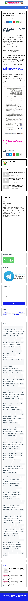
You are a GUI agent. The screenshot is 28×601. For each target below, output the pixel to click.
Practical (16, 455)
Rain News (19, 466)
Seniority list (5, 494)
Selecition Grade (16, 492)
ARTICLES (18, 344)
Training (16, 531)
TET (13, 522)
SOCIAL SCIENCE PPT (7, 498)
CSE (17, 377)
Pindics (4, 455)
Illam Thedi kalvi (6, 409)
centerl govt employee (7, 357)
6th (21, 338)
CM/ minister (20, 364)
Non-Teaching (19, 438)
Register (21, 468)
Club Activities (6, 364)
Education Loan (14, 385)
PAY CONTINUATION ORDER (9, 446)
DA (4, 379)
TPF (12, 531)
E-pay (4, 385)
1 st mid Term (19, 327)
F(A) (10, 394)
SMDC (14, 496)
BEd (16, 346)
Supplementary (15, 507)
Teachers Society (14, 518)
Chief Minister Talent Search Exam (17, 361)
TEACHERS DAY (6, 518)
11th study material (18, 331)
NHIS (18, 435)
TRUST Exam (6, 540)
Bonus (15, 348)
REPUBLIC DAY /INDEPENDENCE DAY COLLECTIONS (10, 475)
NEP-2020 (21, 433)
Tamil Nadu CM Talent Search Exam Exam (11, 514)
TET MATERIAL (6, 524)
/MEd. (9, 327)
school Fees (5, 483)
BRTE (4, 353)
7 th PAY (5, 340)
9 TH (20, 340)
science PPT (13, 490)
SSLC (8, 505)
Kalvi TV (13, 414)
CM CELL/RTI (13, 364)
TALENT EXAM (13, 511)
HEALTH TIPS (15, 401)
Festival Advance (20, 394)
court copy (5, 374)
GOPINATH (16, 396)
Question (14, 464)
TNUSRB (22, 529)
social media (16, 498)
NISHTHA (5, 438)
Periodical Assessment (8, 451)
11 (21, 329)
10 (14, 329)
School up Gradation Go (8, 485)
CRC (14, 377)
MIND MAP (5, 427)
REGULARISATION (8, 18)
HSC (4, 405)
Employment (9, 390)
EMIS (4, 390)
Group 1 (17, 398)
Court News (20, 374)
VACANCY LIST (11, 544)
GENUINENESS (6, 396)
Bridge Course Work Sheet (16, 351)
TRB (4, 533)
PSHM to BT (5, 461)
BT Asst (8, 353)
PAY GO (17, 446)
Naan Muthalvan (18, 431)
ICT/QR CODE (6, 407)
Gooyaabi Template (20, 599)
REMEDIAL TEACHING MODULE (9, 472)
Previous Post (5, 193)
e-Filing (21, 383)
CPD (7, 377)
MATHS (10, 420)
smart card (5, 496)
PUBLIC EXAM (16, 461)
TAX (20, 516)
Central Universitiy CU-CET (8, 359)
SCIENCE (16, 485)
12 (23, 331)
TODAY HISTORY (6, 531)
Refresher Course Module (13, 468)
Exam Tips (5, 394)
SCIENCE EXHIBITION (17, 488)
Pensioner (5, 448)
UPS (23, 540)
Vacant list (18, 544)
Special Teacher (13, 503)
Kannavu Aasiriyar (20, 414)
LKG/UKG (5, 420)
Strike (18, 505)
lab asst (5, 416)
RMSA (15, 477)
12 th (18, 333)
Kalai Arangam (6, 414)
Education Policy (6, 388)
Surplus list (16, 509)
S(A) (4, 479)
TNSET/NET (12, 529)
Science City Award (7, 488)
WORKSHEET (6, 548)
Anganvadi (5, 344)
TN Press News (6, 527)
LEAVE (14, 418)
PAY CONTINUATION (19, 444)
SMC (10, 496)
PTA (11, 461)
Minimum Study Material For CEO (16, 427)
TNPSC (20, 527)
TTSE (11, 540)
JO (21, 411)
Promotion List (17, 459)
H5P (4, 401)
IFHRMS (12, 407)
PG (14, 451)
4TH (17, 335)
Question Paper (21, 464)
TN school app (14, 527)
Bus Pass (18, 353)
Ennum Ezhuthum (11, 392)
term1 (9, 522)
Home (3, 595)
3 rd (14, 335)
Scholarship (5, 481)
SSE (4, 505)
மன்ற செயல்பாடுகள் (13, 553)
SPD (23, 501)
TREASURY (16, 537)
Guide (21, 398)
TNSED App (5, 529)
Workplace (18, 546)
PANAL (20, 442)
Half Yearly (9, 401)
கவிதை (14, 551)
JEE (19, 411)
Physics (20, 453)
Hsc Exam (9, 405)
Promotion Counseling (7, 459)
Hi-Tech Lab (5, 403)
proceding (5, 457)
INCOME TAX (19, 409)
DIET (13, 381)
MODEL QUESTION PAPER (8, 431)
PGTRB (16, 453)
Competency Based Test (8, 370)
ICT (18, 405)
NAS (4, 433)
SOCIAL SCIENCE (6, 501)
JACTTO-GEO (13, 411)
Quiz (14, 466)
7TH (9, 340)
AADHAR (5, 342)
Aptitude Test (12, 344)
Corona (13, 372)
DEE (7, 379)
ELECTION (22, 388)
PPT (12, 455)
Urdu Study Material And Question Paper (11, 542)
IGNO (16, 407)
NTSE (4, 440)
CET (22, 359)
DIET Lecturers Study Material (9, 383)
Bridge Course (6, 351)
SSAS (22, 503)
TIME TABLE (20, 524)
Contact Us (5, 314)
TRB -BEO (8, 533)
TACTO (7, 511)
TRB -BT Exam (15, 533)
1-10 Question (6, 329)
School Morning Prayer (14, 483)
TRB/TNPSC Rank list (7, 537)
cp (3, 377)
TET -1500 (18, 522)
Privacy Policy (5, 312)
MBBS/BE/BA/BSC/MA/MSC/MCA (10, 422)
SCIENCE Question (7, 492)
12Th (22, 333)
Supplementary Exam (7, 509)
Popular (5, 565)
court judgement (12, 374)
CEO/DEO (17, 359)
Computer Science (7, 372)
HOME (21, 403)
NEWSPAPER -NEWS (11, 435)
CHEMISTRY (5, 361)
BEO (19, 346)
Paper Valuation (6, 444)
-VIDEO (4, 327)
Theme (9, 599)
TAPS (17, 516)
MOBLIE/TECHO (13, 429)
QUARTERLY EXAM (7, 464)
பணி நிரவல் (5, 553)
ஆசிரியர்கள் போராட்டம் (7, 551)
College (10, 366)
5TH (15, 338)
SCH (18, 479)
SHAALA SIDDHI (13, 494)
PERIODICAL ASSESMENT (14, 448)
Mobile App (5, 429)
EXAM (22, 392)
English (4, 392)
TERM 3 (4, 522)
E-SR (8, 385)
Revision (5, 477)
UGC (15, 540)
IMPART (13, 409)
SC (10, 479)
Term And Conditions (18, 312)
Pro (21, 455)
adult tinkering (11, 342)
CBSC (11, 355)
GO (11, 396)
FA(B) (14, 394)
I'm (15, 405)
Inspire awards (6, 411)
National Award (10, 433)
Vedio (13, 546)
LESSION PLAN (20, 418)
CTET (21, 377)
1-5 (11, 329)
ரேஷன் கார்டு (20, 553)
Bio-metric (5, 348)
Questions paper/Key (7, 466)
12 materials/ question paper (9, 333)
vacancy (5, 544)
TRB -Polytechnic (6, 535)
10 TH (17, 329)
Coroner (18, 372)
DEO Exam (12, 379)
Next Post (24, 193)
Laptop (15, 416)
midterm (17, 424)
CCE (14, 355)
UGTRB (19, 540)
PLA (9, 455)
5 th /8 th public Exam (7, 338)
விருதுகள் (5, 555)
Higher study (12, 403)
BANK (12, 346)
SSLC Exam (12, 505)
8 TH (13, 340)
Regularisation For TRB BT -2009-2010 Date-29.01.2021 (13, 69)
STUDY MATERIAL (6, 507)
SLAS (19, 494)
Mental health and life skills (8, 424)
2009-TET (9, 335)
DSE (18, 383)
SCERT (13, 479)
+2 (12, 327)
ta (3, 511)
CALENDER (5, 355)
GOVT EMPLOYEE (6, 398)
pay (12, 444)
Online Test (5, 442)
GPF (13, 398)
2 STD (4, 335)
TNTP (17, 529)
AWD (9, 346)
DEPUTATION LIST (7, 381)
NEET (16, 433)
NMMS (13, 438)
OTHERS (11, 442)
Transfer (21, 531)
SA (7, 479)
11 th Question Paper (7, 331)
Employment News (18, 390)
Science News (6, 490)
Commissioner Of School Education (10, 368)
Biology (10, 348)
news (4, 435)
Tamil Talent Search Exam (8, 516)
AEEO (22, 342)
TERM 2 (20, 520)
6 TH (18, 338)
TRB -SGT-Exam (15, 535)
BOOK (19, 348)
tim (16, 524)
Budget (13, 353)
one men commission (11, 440)
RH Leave (10, 477)
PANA (16, 442)
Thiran (12, 524)
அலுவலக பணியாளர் (14, 548)
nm (9, 438)
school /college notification (15, 481)
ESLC (18, 392)
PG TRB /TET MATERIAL (8, 453)
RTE (19, 477)
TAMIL (19, 511)
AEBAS (17, 342)
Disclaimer (16, 314)
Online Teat (20, 440)
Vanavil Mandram (7, 546)
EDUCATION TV (15, 388)
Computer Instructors (19, 370)
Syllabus (21, 509)
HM (17, 403)
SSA (18, 503)
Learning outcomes (7, 418)
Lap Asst (10, 416)
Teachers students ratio (8, 520)
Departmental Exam (20, 379)
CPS (10, 377)
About (7, 595)
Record (4, 468)
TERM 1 (16, 520)
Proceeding (11, 457)
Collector (5, 366)
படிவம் (19, 551)
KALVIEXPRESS (12, 161)
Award (4, 346)
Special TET (5, 503)
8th (16, 340)
